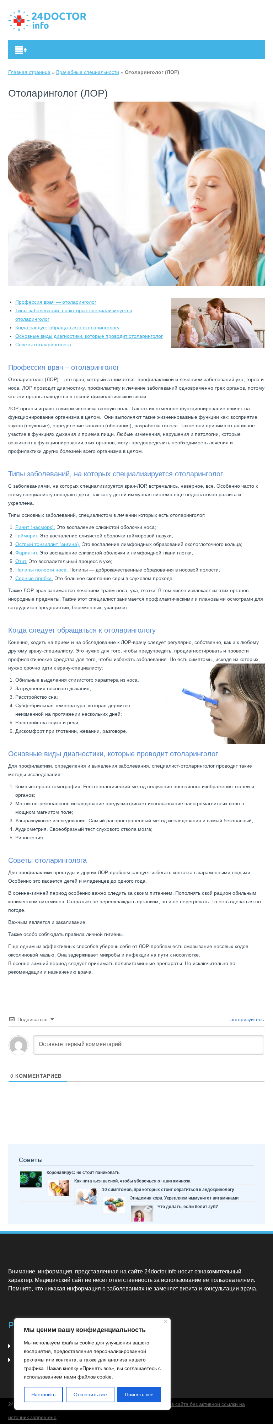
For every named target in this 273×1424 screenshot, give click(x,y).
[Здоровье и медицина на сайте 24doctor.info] (47, 20)
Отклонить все (90, 1394)
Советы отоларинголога (43, 344)
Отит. (21, 561)
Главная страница (29, 72)
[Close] (165, 1321)
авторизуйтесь (246, 1019)
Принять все (139, 1394)
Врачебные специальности (87, 72)
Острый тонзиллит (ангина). (47, 544)
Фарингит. (26, 553)
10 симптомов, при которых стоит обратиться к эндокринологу (168, 1189)
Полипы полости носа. (41, 570)
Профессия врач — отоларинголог (55, 302)
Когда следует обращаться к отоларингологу (67, 327)
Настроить (43, 1394)
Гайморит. (26, 535)
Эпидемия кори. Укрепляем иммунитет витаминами (184, 1198)
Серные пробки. (34, 578)
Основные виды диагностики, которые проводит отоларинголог (89, 336)
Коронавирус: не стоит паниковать (83, 1172)
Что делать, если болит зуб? (187, 1206)
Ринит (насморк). (35, 527)
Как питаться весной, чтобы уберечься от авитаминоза (132, 1181)
